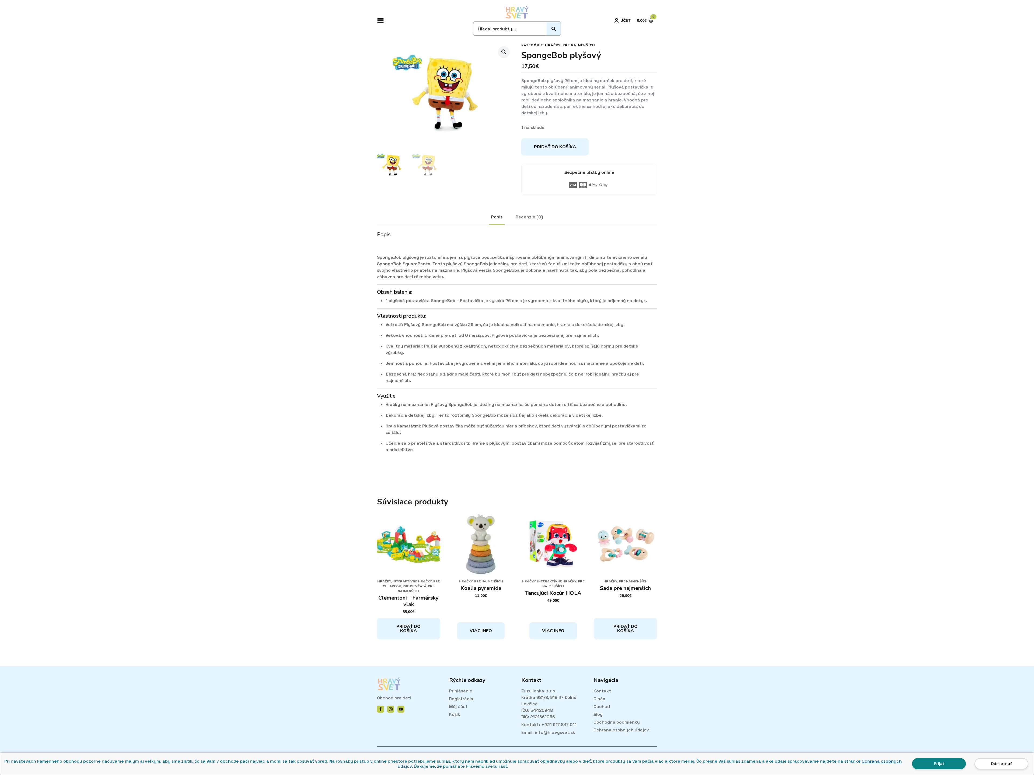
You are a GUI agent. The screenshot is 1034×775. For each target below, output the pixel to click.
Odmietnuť (1001, 763)
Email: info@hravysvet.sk (548, 732)
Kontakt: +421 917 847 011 (549, 724)
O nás (599, 699)
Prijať (939, 763)
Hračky (552, 45)
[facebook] (380, 709)
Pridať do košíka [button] (408, 629)
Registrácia (461, 699)
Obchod (601, 706)
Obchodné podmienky (616, 722)
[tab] (497, 217)
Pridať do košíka (555, 147)
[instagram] (390, 709)
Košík (454, 714)
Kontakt (602, 691)
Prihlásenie (460, 691)
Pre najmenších (579, 45)
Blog (598, 714)
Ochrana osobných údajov (621, 730)
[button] (503, 52)
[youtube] (400, 709)
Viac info (481, 631)
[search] (554, 29)
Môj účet (458, 706)
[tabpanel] (517, 350)
